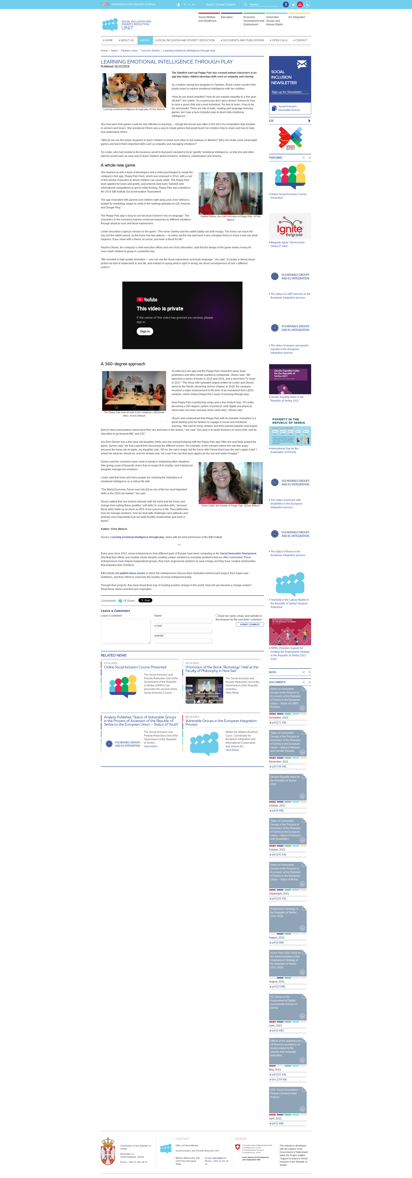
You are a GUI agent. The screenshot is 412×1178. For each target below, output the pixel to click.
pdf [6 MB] (277, 942)
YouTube (300, 5)
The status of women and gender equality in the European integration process (290, 349)
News (145, 40)
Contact (301, 40)
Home (109, 40)
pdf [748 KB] (278, 766)
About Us (127, 40)
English (231, 4)
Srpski (209, 4)
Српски (220, 4)
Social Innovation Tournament (238, 553)
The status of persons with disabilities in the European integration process (286, 504)
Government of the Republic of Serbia (133, 4)
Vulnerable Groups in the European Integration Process (221, 722)
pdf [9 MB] (277, 810)
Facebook (286, 5)
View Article (232, 692)
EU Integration (297, 17)
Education (227, 17)
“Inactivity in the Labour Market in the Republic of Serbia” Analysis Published (290, 603)
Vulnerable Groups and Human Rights (274, 21)
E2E (271, 120)
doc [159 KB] (279, 1079)
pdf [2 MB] (277, 1123)
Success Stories (150, 50)
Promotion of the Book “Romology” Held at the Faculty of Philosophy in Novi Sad (222, 668)
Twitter (293, 5)
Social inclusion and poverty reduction (186, 40)
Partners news (129, 50)
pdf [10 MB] (278, 986)
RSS (307, 5)
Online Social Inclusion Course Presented (135, 667)
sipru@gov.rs (219, 1158)
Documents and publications (243, 40)
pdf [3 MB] (277, 1030)
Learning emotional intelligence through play (167, 62)
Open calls (280, 40)
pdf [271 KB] (278, 722)
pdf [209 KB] (278, 898)
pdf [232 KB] (278, 1074)
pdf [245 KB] (278, 854)
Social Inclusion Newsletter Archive (289, 108)
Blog (272, 672)
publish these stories (132, 573)
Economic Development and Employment (254, 21)
